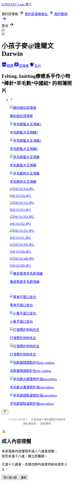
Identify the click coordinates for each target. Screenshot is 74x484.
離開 (23, 477)
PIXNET (22, 419)
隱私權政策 (29, 423)
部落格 (24, 66)
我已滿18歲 (10, 477)
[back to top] (5, 411)
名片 (38, 66)
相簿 (10, 66)
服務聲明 (45, 423)
